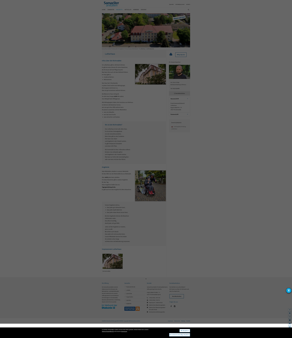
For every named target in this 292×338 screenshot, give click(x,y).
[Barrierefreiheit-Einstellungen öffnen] (288, 290)
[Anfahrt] (289, 323)
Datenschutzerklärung (108, 331)
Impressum (124, 331)
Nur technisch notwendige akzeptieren (180, 334)
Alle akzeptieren (185, 330)
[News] (289, 327)
